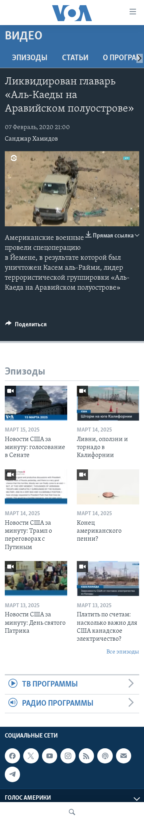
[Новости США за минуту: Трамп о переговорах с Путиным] (36, 486)
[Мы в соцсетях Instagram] (68, 755)
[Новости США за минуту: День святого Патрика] (36, 578)
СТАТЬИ (75, 58)
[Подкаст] (104, 755)
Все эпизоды (122, 652)
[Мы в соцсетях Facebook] (12, 755)
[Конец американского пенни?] (108, 486)
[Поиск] (72, 812)
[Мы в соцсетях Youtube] (49, 755)
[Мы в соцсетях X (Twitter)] (30, 755)
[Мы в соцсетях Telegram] (12, 774)
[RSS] (86, 755)
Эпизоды (30, 58)
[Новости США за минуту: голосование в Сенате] (36, 403)
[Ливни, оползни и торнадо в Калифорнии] (108, 403)
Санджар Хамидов (31, 139)
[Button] (26, 326)
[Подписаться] (123, 755)
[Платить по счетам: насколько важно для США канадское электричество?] (108, 578)
